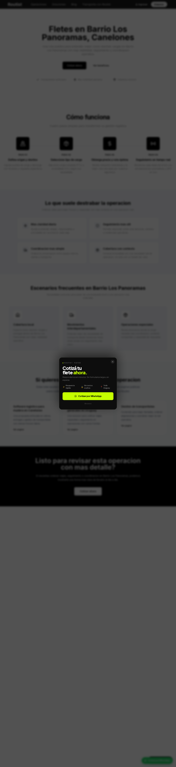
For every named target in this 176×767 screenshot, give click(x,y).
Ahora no (88, 403)
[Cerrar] (113, 362)
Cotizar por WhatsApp (90, 396)
